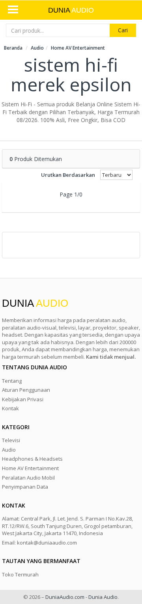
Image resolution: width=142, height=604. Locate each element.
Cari (123, 30)
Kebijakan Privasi (22, 399)
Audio (37, 47)
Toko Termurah (20, 574)
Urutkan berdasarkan (68, 174)
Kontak (10, 408)
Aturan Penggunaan (26, 389)
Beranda (13, 47)
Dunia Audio (103, 596)
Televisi (11, 440)
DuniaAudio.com (64, 596)
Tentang (12, 380)
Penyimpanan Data (25, 486)
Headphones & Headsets (32, 458)
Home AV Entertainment (78, 47)
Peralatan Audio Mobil (28, 477)
